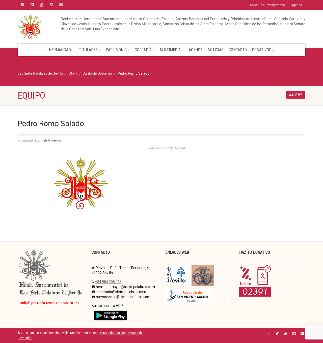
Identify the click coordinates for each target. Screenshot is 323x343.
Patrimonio (116, 49)
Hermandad (60, 49)
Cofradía (143, 49)
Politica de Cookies (112, 333)
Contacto (238, 49)
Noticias (216, 49)
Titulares (88, 49)
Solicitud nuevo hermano (267, 5)
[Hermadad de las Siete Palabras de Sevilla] (63, 26)
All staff (295, 95)
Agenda (296, 5)
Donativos (261, 49)
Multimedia (170, 49)
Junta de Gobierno (48, 140)
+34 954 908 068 (108, 282)
